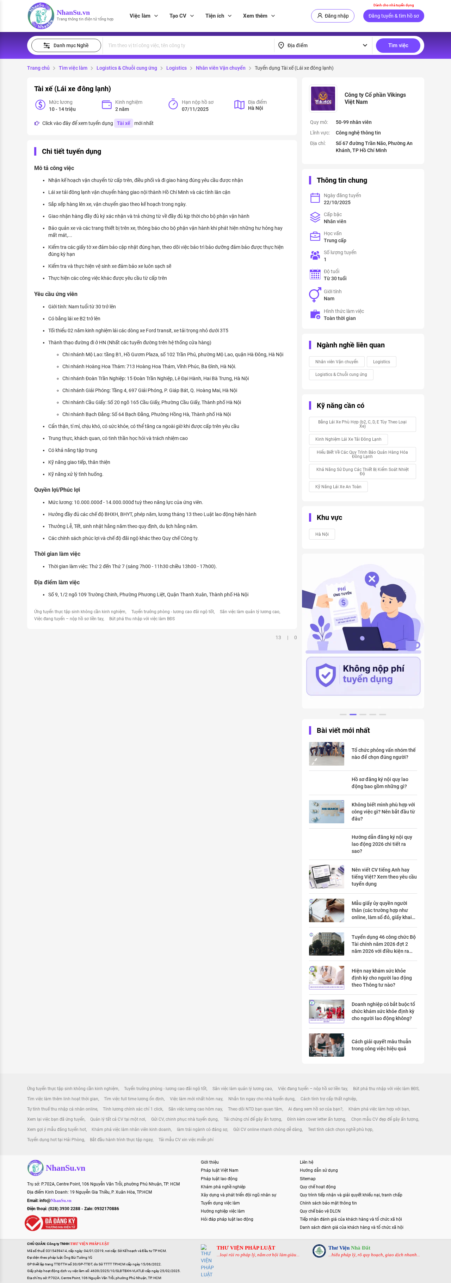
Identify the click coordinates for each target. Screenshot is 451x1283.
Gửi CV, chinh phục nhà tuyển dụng (184, 1119)
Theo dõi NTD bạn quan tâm (255, 1109)
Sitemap (308, 1178)
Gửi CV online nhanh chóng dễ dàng (267, 1129)
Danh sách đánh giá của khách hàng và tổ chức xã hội (351, 1227)
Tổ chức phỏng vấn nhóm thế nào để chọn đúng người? (384, 753)
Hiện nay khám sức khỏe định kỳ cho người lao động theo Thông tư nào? (382, 978)
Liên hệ (306, 1162)
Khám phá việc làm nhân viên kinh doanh (131, 1129)
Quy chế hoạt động (318, 1186)
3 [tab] (362, 715)
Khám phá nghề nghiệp (223, 1186)
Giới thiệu (210, 1162)
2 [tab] (353, 715)
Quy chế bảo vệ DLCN (320, 1211)
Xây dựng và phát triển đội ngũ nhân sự (238, 1195)
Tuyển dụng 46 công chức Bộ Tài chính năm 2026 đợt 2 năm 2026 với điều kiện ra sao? (384, 944)
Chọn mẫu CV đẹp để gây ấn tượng (384, 1119)
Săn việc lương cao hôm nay (195, 1109)
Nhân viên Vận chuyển (221, 68)
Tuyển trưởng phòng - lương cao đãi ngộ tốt (172, 612)
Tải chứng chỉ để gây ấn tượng (252, 1119)
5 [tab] (382, 715)
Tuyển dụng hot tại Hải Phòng (55, 1139)
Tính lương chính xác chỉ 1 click (132, 1109)
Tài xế (123, 123)
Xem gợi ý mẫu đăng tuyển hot (56, 1129)
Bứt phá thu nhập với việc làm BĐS (142, 619)
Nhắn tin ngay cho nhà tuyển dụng (261, 1098)
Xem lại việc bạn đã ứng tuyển (56, 1119)
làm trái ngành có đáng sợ (202, 1129)
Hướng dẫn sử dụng (319, 1170)
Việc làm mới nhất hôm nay (196, 1098)
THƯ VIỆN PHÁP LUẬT (246, 1248)
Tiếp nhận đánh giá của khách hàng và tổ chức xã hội (351, 1219)
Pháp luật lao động (219, 1178)
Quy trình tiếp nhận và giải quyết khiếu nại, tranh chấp (351, 1195)
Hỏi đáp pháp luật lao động (227, 1219)
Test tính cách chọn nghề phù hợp (340, 1129)
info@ (55, 1200)
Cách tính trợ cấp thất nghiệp (328, 1098)
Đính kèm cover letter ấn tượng (316, 1119)
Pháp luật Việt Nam (220, 1170)
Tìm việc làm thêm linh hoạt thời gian (62, 1098)
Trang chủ (38, 68)
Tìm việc (398, 45)
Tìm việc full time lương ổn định (134, 1098)
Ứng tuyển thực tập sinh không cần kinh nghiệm (79, 612)
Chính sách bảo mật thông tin (328, 1203)
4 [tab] (372, 715)
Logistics (176, 68)
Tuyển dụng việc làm (220, 1203)
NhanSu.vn (73, 12)
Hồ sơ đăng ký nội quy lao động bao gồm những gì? (380, 782)
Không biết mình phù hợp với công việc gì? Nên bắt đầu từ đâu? (383, 812)
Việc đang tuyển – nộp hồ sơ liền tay (68, 619)
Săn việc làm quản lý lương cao (249, 612)
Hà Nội (322, 534)
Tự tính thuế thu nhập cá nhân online (62, 1109)
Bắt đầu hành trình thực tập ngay (121, 1139)
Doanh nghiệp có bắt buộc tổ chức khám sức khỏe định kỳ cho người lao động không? (383, 1011)
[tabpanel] (363, 631)
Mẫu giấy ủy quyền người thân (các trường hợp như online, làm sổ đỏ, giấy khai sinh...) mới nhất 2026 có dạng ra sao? (382, 910)
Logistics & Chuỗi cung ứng (127, 68)
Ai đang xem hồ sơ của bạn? (315, 1109)
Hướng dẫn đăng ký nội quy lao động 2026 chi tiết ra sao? (382, 844)
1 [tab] (343, 715)
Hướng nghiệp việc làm (223, 1211)
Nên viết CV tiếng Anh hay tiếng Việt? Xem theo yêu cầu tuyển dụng (384, 877)
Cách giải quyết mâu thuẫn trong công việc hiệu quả (381, 1045)
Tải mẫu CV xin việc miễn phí (186, 1139)
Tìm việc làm (73, 68)
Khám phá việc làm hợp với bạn (378, 1109)
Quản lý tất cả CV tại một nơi (117, 1119)
